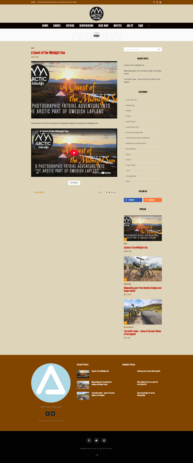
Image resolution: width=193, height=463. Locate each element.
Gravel (57, 25)
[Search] (148, 26)
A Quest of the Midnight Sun (48, 53)
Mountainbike (131, 149)
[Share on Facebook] (106, 192)
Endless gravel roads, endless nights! (148, 371)
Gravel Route (130, 121)
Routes (118, 25)
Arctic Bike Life (131, 100)
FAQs (140, 25)
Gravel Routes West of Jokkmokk (138, 138)
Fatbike (70, 25)
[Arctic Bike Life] (97, 14)
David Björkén (39, 192)
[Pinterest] (111, 192)
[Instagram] (104, 440)
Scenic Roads (130, 165)
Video (32, 48)
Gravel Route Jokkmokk (134, 132)
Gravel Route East (132, 127)
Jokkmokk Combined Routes (136, 143)
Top (97, 455)
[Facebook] (89, 440)
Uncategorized (131, 176)
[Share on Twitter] (109, 192)
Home (45, 25)
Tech (127, 170)
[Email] (114, 192)
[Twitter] (96, 440)
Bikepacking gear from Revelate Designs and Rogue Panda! (57, 2)
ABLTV (130, 25)
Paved (128, 154)
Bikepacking (86, 25)
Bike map (103, 25)
